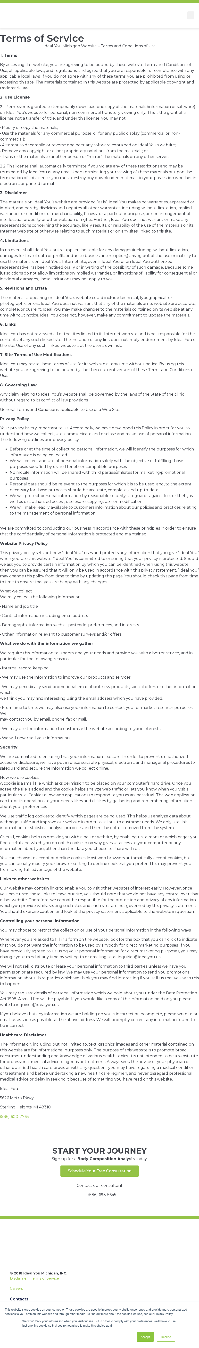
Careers (16, 1288)
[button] (190, 15)
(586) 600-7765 (14, 1116)
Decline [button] (166, 1337)
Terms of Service (45, 1278)
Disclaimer (19, 1278)
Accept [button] (145, 1337)
